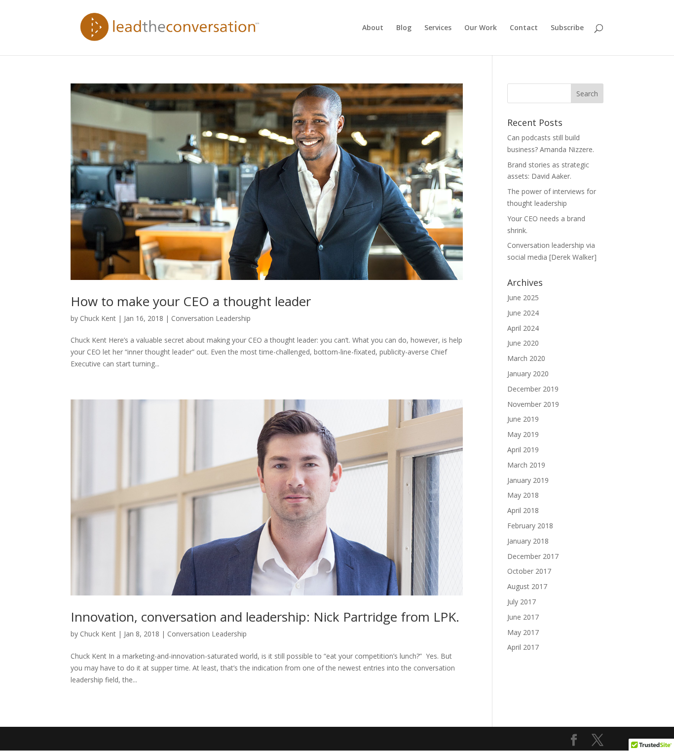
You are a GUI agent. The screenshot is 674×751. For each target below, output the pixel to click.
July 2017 (521, 601)
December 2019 (533, 389)
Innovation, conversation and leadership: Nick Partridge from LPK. (265, 617)
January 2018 (528, 541)
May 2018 (523, 495)
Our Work (480, 28)
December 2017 (533, 556)
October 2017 (529, 571)
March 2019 (526, 465)
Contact (524, 28)
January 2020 (528, 373)
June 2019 (523, 419)
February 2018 (530, 525)
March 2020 (526, 358)
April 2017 (523, 647)
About (372, 28)
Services (437, 28)
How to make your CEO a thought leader (191, 301)
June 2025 (523, 297)
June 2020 (523, 343)
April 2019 (523, 449)
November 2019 (533, 404)
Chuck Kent (98, 318)
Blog (404, 28)
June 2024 (523, 312)
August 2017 (527, 586)
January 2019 (528, 480)
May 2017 (523, 632)
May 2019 (523, 434)
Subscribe (567, 28)
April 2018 (523, 510)
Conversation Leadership (211, 318)
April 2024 (523, 328)
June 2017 (523, 617)
